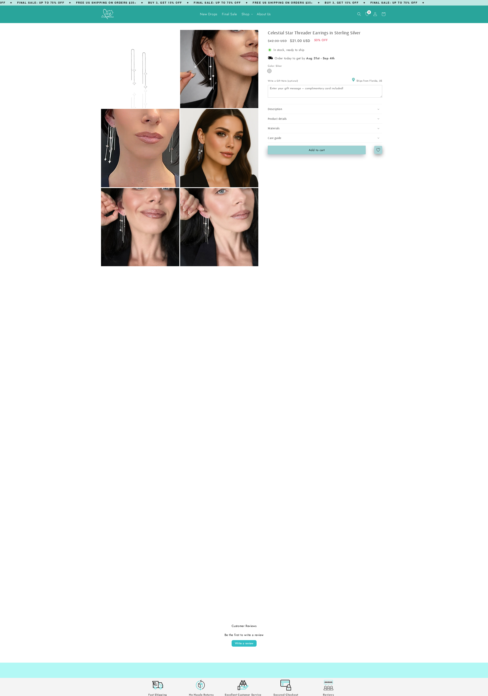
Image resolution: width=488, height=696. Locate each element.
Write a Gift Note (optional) (283, 81)
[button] (246, 14)
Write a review (244, 643)
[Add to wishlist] (378, 150)
